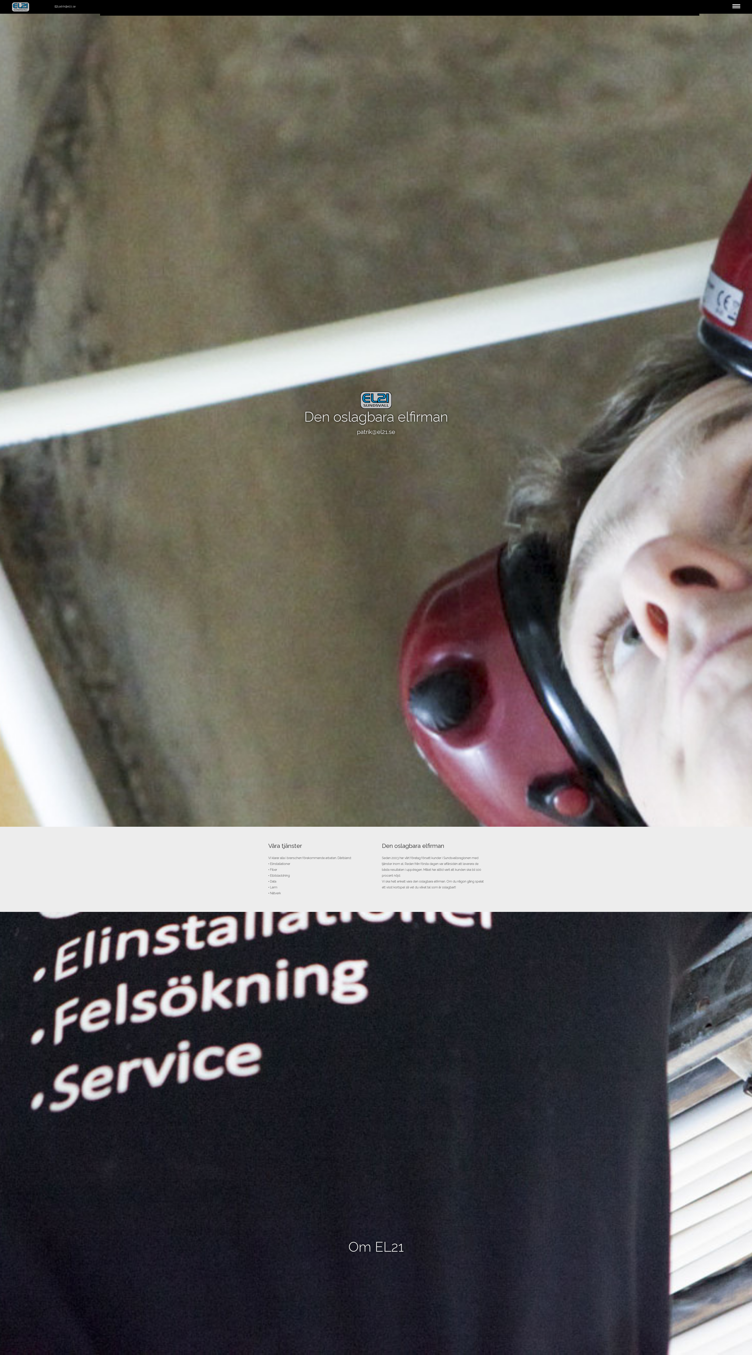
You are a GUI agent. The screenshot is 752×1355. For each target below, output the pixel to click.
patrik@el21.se (67, 6)
